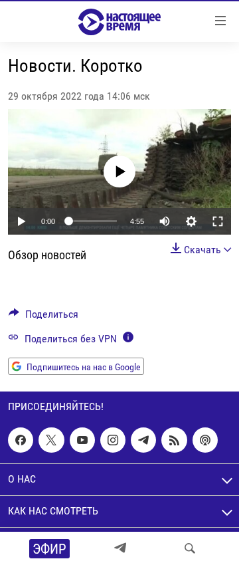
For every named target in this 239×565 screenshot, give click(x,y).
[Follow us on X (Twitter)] (51, 440)
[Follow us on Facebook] (20, 440)
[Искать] (190, 548)
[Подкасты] (205, 440)
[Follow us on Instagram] (112, 440)
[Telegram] (120, 548)
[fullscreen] (217, 221)
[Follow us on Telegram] (143, 440)
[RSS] (174, 440)
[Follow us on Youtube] (82, 440)
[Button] (43, 317)
